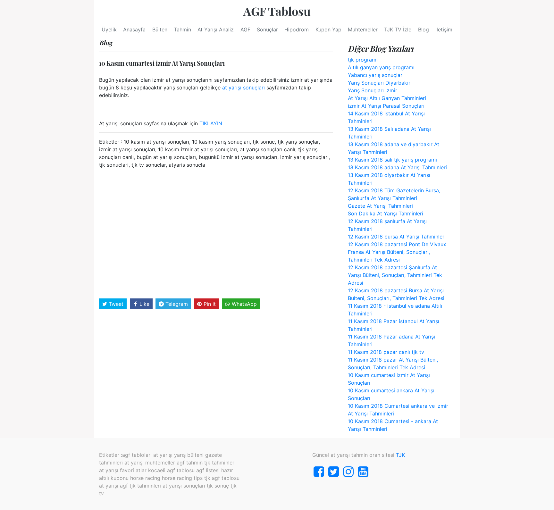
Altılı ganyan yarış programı (381, 67)
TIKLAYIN (210, 123)
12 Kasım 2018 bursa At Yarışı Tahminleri (397, 236)
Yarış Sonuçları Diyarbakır (379, 82)
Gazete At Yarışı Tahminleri (380, 206)
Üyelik (109, 29)
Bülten (159, 29)
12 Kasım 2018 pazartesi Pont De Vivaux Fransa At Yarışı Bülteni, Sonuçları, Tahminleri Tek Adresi (397, 252)
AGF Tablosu (277, 11)
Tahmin (182, 29)
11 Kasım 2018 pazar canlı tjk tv (386, 352)
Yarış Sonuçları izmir (372, 90)
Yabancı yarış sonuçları (376, 75)
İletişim (443, 29)
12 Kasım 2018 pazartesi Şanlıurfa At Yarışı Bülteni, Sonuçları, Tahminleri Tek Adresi (395, 275)
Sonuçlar (267, 29)
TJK (400, 455)
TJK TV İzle (397, 29)
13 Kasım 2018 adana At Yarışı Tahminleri (397, 167)
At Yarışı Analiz (215, 29)
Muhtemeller (363, 29)
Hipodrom (296, 29)
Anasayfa (134, 29)
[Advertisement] (216, 233)
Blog (423, 29)
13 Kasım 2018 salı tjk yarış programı (392, 159)
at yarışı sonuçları (243, 87)
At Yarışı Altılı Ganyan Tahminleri (387, 98)
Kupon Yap (328, 29)
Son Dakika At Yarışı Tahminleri (385, 213)
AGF (245, 29)
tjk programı (363, 59)
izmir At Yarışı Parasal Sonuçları (386, 106)
